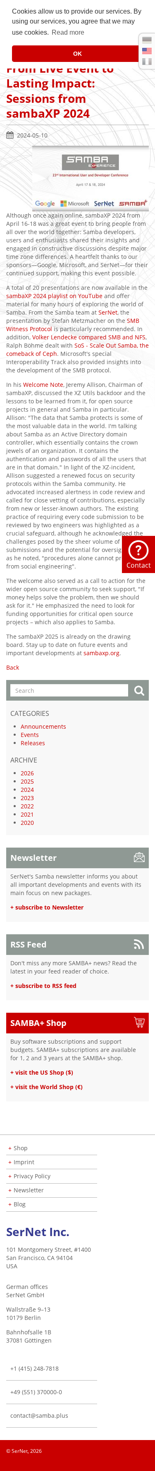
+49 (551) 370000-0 (36, 1392)
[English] (147, 51)
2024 (27, 790)
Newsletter (33, 857)
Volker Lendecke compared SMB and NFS (88, 337)
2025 (27, 781)
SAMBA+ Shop (38, 1022)
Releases (33, 743)
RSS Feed (28, 944)
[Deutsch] (147, 40)
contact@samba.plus (39, 1415)
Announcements (43, 726)
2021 (27, 814)
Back (12, 667)
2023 (27, 798)
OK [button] (77, 53)
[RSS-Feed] (148, 1463)
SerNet (107, 312)
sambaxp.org (101, 653)
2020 (27, 823)
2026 (27, 773)
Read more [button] (68, 32)
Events (30, 735)
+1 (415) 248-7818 (34, 1368)
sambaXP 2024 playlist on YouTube (54, 296)
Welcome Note (43, 384)
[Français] (147, 61)
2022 (27, 806)
